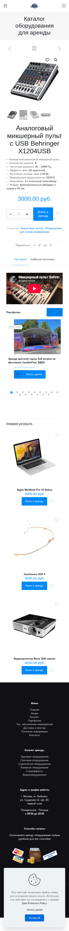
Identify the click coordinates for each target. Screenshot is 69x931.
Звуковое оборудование (34, 756)
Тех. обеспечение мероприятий (34, 724)
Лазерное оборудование (34, 767)
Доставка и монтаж (34, 727)
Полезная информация (34, 731)
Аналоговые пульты (32, 228)
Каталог (34, 717)
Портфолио (34, 720)
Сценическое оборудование (35, 763)
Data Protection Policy (34, 903)
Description (20, 259)
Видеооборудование (34, 774)
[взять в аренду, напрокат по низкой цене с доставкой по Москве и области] (34, 5)
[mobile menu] (64, 5)
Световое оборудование (34, 760)
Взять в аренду (43, 214)
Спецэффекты (34, 771)
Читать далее (35, 909)
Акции (34, 713)
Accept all (34, 918)
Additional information (43, 259)
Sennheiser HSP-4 (34, 574)
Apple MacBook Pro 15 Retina (34, 489)
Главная (34, 709)
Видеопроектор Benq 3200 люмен (34, 658)
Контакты (34, 735)
